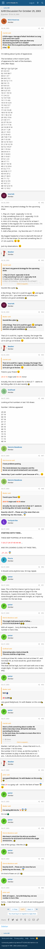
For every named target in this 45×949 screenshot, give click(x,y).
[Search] (42, 3)
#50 (42, 567)
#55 (42, 719)
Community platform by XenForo (20, 942)
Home (32, 938)
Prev (15, 909)
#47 (42, 456)
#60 (42, 888)
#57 (42, 802)
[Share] (39, 28)
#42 (42, 203)
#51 (42, 585)
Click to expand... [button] (22, 284)
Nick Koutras (13, 20)
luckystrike (13, 520)
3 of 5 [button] (22, 909)
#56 (42, 770)
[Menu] (3, 3)
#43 (42, 260)
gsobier (5, 14)
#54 (42, 685)
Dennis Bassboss (15, 447)
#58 (42, 828)
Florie (10, 558)
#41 (42, 28)
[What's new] (37, 3)
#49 (42, 529)
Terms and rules (7, 938)
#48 (42, 489)
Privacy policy (19, 938)
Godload (11, 390)
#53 (42, 644)
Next (29, 909)
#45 (42, 355)
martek (11, 194)
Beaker (11, 252)
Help (26, 938)
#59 (42, 859)
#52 (42, 613)
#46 (42, 398)
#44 (42, 312)
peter (10, 576)
